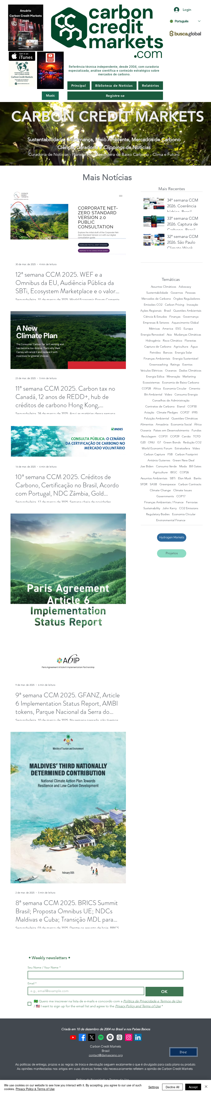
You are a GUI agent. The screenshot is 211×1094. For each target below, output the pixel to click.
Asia (169, 334)
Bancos (167, 352)
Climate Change (160, 490)
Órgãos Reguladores (186, 298)
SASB (153, 484)
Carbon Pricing (174, 304)
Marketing (189, 376)
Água (194, 346)
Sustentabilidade (157, 292)
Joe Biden (147, 466)
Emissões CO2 (153, 304)
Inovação (192, 304)
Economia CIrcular (184, 514)
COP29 (174, 436)
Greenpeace (167, 484)
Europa (188, 328)
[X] (91, 1037)
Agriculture (160, 472)
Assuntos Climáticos (163, 286)
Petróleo (155, 352)
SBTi (173, 478)
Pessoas (190, 292)
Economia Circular (174, 388)
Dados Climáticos (190, 370)
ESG (178, 328)
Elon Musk (184, 478)
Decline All (172, 1087)
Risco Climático (172, 340)
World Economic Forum (157, 448)
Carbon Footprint (186, 454)
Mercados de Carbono (156, 298)
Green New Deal (183, 460)
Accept (193, 1087)
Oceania (145, 430)
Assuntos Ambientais (154, 478)
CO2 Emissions (188, 508)
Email (32, 983)
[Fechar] (206, 1087)
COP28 (146, 388)
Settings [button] (153, 1087)
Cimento (194, 388)
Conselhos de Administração (170, 400)
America (167, 328)
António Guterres (159, 460)
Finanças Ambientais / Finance (164, 502)
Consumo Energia (186, 394)
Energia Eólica (155, 376)
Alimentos (146, 424)
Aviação (149, 412)
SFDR (143, 484)
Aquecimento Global (185, 322)
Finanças (175, 316)
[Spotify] (100, 1037)
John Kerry (170, 508)
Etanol (181, 406)
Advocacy (185, 286)
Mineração (173, 376)
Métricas (154, 328)
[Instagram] (128, 1037)
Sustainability (151, 508)
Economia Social (181, 424)
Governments (165, 496)
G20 (142, 442)
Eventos (187, 364)
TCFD (196, 436)
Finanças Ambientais (157, 358)
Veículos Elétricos (152, 370)
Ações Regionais (151, 310)
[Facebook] (82, 1037)
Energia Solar (183, 352)
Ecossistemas (151, 382)
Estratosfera (182, 448)
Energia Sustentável (185, 358)
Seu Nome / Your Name (44, 967)
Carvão (186, 436)
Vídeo (196, 448)
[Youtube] (73, 1037)
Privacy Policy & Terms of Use (35, 1089)
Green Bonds (172, 442)
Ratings (175, 364)
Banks (197, 478)
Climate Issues (182, 490)
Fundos (196, 430)
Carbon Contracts (189, 484)
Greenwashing (158, 364)
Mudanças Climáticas (187, 334)
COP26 (184, 472)
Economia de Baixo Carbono (180, 382)
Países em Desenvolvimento (171, 430)
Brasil (167, 310)
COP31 (163, 436)
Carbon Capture (154, 454)
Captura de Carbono (157, 346)
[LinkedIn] (138, 1037)
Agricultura (181, 346)
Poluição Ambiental (156, 418)
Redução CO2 (192, 442)
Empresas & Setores (156, 322)
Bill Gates (195, 466)
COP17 (180, 496)
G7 (159, 442)
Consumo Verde (166, 466)
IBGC (173, 472)
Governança (190, 316)
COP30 (192, 406)
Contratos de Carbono (160, 406)
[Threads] (119, 1037)
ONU (151, 442)
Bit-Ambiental (153, 394)
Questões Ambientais (187, 310)
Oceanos (171, 370)
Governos (177, 292)
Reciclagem (148, 436)
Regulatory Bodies (158, 514)
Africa (157, 388)
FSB (170, 454)
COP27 (184, 412)
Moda (183, 466)
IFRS (195, 412)
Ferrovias (192, 502)
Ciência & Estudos (155, 316)
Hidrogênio (153, 340)
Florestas (190, 340)
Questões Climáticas (184, 418)
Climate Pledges (167, 412)
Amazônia (162, 424)
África (198, 424)
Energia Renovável (152, 334)
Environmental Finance (170, 520)
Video (168, 394)
